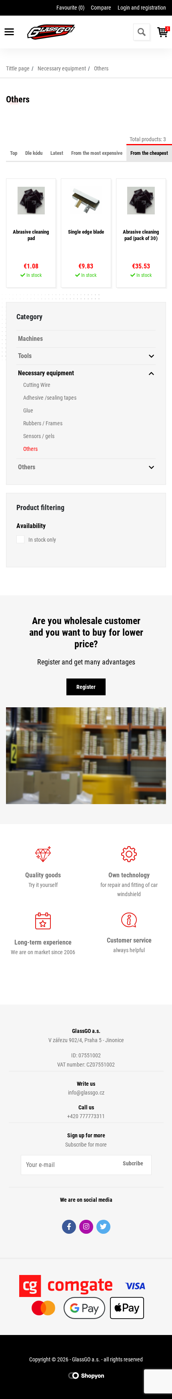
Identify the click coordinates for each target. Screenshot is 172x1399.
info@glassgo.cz (86, 1092)
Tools (25, 356)
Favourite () (70, 7)
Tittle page (18, 68)
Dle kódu (33, 153)
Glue (28, 410)
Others (101, 68)
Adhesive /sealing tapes (49, 397)
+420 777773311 (86, 1116)
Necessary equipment (62, 68)
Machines (30, 338)
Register (86, 687)
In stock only (42, 539)
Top (13, 153)
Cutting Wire (36, 385)
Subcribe (133, 1163)
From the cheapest (149, 153)
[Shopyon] (86, 1375)
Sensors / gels (38, 436)
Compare (101, 7)
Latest (56, 153)
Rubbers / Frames (42, 423)
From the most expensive (96, 153)
